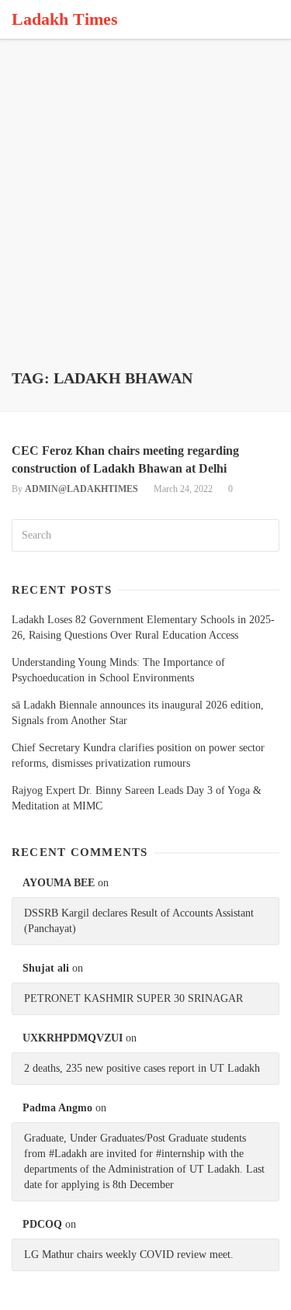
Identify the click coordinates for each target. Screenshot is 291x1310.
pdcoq (42, 1224)
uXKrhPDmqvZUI (73, 1038)
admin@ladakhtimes (81, 488)
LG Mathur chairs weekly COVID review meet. (129, 1254)
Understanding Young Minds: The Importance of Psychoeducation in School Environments (118, 670)
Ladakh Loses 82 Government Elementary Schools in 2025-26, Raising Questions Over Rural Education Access (143, 627)
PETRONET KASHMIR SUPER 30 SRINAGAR (133, 998)
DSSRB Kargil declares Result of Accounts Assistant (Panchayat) (139, 920)
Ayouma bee (59, 883)
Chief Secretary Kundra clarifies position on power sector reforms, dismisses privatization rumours (138, 755)
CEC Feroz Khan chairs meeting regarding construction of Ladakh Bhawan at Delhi (125, 459)
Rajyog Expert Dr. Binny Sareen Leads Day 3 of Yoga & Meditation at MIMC (137, 798)
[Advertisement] (145, 215)
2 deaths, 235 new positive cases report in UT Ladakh (142, 1068)
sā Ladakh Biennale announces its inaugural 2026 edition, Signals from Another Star (138, 712)
